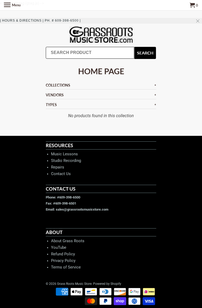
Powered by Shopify (107, 284)
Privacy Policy (63, 260)
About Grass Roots (67, 241)
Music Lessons (64, 154)
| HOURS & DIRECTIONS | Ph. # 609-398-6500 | (40, 20)
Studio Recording (66, 160)
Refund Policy (63, 254)
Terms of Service (66, 267)
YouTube (58, 247)
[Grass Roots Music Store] (101, 35)
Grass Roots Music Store (74, 284)
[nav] (12, 5)
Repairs (57, 167)
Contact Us (61, 173)
